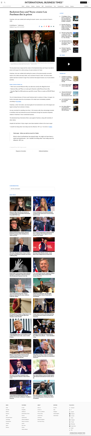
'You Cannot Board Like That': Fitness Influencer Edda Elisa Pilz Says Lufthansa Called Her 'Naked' (19, 295)
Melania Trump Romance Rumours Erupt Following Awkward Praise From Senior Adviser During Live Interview (19, 356)
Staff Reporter (14, 25)
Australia (55, 407)
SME (42, 6)
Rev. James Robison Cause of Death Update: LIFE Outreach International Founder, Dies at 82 (43, 376)
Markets (33, 6)
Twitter (50, 126)
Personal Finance (48, 6)
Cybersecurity (24, 417)
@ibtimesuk (21, 25)
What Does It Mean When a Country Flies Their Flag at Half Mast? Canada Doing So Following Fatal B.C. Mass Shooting (67, 35)
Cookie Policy (40, 415)
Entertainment (60, 6)
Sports (7, 425)
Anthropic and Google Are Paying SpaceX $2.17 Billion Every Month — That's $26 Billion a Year (44, 336)
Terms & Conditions (41, 411)
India (54, 409)
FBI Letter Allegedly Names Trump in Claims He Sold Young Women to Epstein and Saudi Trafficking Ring (20, 254)
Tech (55, 6)
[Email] (51, 26)
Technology (8, 419)
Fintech (23, 427)
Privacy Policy (40, 413)
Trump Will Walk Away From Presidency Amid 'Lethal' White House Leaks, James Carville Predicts (20, 336)
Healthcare (24, 411)
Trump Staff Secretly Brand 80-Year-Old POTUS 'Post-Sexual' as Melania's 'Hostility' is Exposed (20, 397)
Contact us (39, 409)
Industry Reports (25, 429)
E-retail (23, 407)
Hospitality (24, 409)
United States (55, 415)
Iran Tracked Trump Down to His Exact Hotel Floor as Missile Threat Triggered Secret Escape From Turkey (43, 234)
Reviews (72, 6)
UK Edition (86, 6)
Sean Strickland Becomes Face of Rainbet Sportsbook (67, 100)
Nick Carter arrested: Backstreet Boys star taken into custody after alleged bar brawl (30, 86)
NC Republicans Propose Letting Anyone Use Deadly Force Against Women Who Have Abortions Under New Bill (20, 315)
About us (39, 407)
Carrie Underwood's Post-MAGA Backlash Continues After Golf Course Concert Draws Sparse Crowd (43, 213)
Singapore (55, 411)
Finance (23, 415)
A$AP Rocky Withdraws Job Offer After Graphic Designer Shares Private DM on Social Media (42, 295)
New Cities (24, 425)
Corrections (40, 417)
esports (23, 423)
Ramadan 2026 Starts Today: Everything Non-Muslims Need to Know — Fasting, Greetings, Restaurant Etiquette (67, 27)
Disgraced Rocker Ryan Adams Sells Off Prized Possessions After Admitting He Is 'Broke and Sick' (19, 234)
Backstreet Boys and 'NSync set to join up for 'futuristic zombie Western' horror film (30, 89)
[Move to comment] (53, 26)
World (23, 6)
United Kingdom (56, 413)
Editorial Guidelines (43, 151)
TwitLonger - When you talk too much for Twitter (26, 133)
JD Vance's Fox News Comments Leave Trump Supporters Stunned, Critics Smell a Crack (20, 376)
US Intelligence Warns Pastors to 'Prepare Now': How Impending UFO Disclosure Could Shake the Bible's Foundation (67, 19)
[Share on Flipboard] (46, 26)
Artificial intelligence (25, 419)
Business (38, 6)
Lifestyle (67, 6)
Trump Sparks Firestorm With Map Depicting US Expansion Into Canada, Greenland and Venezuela (43, 315)
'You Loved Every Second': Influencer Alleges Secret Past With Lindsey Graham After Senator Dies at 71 (44, 275)
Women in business (25, 421)
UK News (28, 6)
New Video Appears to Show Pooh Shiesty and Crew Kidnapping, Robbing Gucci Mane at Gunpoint (43, 397)
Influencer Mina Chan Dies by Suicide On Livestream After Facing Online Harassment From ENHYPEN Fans (20, 213)
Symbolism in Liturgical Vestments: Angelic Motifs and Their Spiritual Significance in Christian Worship (67, 79)
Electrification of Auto (25, 413)
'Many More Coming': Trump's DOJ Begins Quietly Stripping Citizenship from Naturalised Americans (44, 356)
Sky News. (18, 101)
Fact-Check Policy (41, 421)
